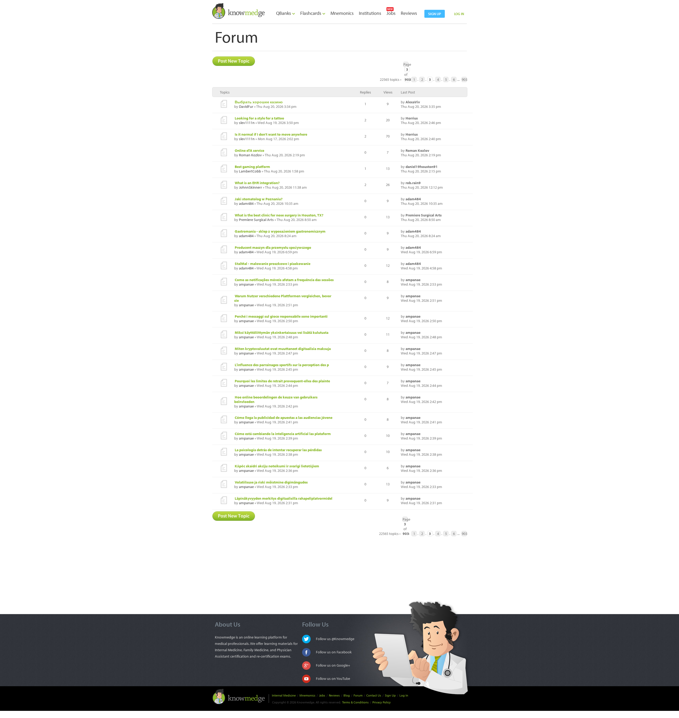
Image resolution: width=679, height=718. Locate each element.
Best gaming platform (252, 166)
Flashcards (311, 13)
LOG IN (459, 14)
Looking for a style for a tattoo (259, 118)
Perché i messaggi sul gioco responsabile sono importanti (281, 316)
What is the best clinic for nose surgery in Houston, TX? (279, 215)
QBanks (284, 13)
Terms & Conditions (355, 702)
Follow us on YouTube (333, 678)
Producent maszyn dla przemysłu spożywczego (273, 247)
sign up (434, 13)
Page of (405, 64)
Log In (403, 695)
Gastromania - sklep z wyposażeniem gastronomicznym (280, 231)
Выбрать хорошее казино (259, 102)
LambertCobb (250, 171)
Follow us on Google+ (333, 665)
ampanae (246, 284)
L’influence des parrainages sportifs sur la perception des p (282, 364)
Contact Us (373, 695)
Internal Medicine (284, 695)
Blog (346, 695)
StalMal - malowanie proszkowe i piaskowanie (272, 263)
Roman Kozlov (250, 155)
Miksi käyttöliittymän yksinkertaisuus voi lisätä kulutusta (281, 332)
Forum (358, 695)
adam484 (246, 203)
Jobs (390, 13)
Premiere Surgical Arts (256, 219)
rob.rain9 (413, 182)
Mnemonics (342, 13)
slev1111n (247, 122)
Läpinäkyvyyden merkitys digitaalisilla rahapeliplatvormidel (283, 498)
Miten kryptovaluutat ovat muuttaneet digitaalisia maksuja (283, 348)
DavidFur (246, 106)
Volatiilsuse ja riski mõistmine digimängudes (271, 482)
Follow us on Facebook (334, 652)
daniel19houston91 (422, 166)
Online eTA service (249, 150)
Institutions (370, 13)
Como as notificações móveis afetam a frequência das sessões (284, 279)
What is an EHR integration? (257, 182)
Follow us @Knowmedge (335, 638)
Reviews (409, 13)
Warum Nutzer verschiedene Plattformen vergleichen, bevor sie (282, 298)
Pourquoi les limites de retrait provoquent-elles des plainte (282, 381)
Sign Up (390, 695)
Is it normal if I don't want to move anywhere (271, 134)
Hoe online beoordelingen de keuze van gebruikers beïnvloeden (275, 399)
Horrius (412, 118)
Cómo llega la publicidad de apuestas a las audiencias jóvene (283, 417)
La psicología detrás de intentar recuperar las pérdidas (278, 449)
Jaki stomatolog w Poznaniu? (258, 199)
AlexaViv (413, 102)
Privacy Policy (381, 702)
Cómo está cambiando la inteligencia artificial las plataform (283, 433)
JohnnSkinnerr (250, 187)
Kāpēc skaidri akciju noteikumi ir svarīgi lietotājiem (277, 466)
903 (464, 79)
